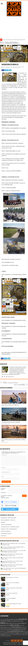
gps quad (12, 628)
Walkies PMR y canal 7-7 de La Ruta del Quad (12, 39)
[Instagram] (21, 640)
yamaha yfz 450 (8, 635)
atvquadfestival (11, 619)
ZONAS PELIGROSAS (5, 531)
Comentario (4, 454)
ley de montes (20, 628)
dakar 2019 (14, 623)
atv (7, 619)
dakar (3, 623)
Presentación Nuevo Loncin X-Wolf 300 (11, 422)
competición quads (5, 621)
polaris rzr (5, 631)
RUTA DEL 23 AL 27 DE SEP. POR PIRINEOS (16, 568)
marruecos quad (11, 629)
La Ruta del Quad (6, 642)
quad (8, 631)
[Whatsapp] (12, 640)
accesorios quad (3, 619)
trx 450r (22, 634)
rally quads (26, 631)
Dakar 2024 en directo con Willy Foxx (10, 405)
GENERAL (3, 522)
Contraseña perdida (5, 497)
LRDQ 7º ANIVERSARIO (19, 384)
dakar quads (14, 625)
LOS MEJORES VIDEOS (6, 533)
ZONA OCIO (3, 535)
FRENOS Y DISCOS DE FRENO (10, 382)
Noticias (6, 42)
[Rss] (5, 641)
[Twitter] (18, 640)
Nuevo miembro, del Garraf (14, 557)
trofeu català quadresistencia (16, 634)
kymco (16, 628)
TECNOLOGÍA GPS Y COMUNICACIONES (10, 526)
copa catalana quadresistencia (17, 621)
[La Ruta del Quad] (14, 8)
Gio (3, 66)
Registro (2, 496)
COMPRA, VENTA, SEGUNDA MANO (9, 529)
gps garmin (22, 627)
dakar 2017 (9, 623)
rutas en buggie (15, 633)
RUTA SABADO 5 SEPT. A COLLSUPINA (16, 543)
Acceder (24, 495)
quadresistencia (15, 631)
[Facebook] (6, 641)
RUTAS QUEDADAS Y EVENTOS (8, 520)
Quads (22, 631)
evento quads (15, 627)
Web (2, 476)
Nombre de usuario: (3, 489)
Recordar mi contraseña (7, 495)
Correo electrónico (6, 472)
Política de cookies (13, 644)
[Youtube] (8, 641)
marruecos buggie (5, 629)
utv (25, 634)
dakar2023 (19, 623)
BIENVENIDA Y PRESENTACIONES (8, 517)
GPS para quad (8, 628)
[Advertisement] (14, 26)
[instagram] (9, 641)
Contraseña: (3, 492)
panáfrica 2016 (23, 629)
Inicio (2, 42)
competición (22, 619)
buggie (16, 619)
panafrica (17, 629)
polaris (1, 631)
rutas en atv (8, 633)
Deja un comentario (6, 67)
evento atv (9, 627)
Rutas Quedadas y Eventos (19, 66)
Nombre (3, 467)
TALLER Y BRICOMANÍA (6, 524)
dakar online (6, 625)
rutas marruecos (8, 634)
